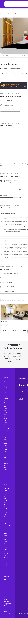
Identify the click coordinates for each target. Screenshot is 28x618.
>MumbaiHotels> (7, 13)
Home (1, 13)
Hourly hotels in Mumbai (5, 356)
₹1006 (14, 331)
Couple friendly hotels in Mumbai (18, 357)
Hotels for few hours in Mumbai (9, 357)
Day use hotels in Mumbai (14, 357)
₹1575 (24, 331)
